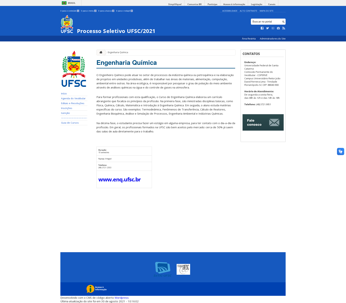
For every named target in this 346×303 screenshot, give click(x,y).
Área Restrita (249, 38)
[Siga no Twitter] (267, 28)
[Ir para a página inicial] (100, 52)
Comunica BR (194, 4)
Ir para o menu (88, 11)
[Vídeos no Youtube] (273, 28)
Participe (212, 4)
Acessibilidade (229, 10)
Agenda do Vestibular (73, 98)
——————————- (74, 117)
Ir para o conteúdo (69, 11)
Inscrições (66, 108)
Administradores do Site (273, 38)
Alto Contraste (248, 10)
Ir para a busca (106, 11)
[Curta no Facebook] (262, 28)
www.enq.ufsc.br (119, 179)
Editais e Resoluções (72, 103)
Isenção (65, 113)
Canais (271, 4)
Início (64, 93)
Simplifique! (174, 4)
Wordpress (122, 297)
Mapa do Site (266, 10)
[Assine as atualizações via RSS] (283, 28)
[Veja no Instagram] (278, 28)
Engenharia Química (118, 52)
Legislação (256, 4)
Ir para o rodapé (124, 11)
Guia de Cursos (70, 122)
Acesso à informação (234, 4)
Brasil (72, 3)
